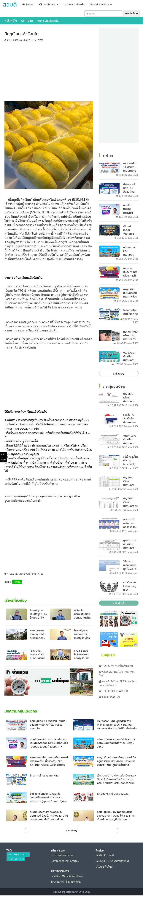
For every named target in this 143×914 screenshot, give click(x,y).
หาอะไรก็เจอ (131, 13)
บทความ (27, 20)
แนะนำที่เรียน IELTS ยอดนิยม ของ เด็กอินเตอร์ (117, 683)
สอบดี (10, 4)
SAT (117, 697)
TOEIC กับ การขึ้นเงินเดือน (117, 666)
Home (29, 4)
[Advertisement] (48, 70)
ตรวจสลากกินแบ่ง (74, 4)
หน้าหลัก (10, 20)
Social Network (100, 4)
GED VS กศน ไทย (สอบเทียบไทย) (117, 673)
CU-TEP (106, 697)
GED (125, 691)
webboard (49, 4)
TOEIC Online (109, 691)
